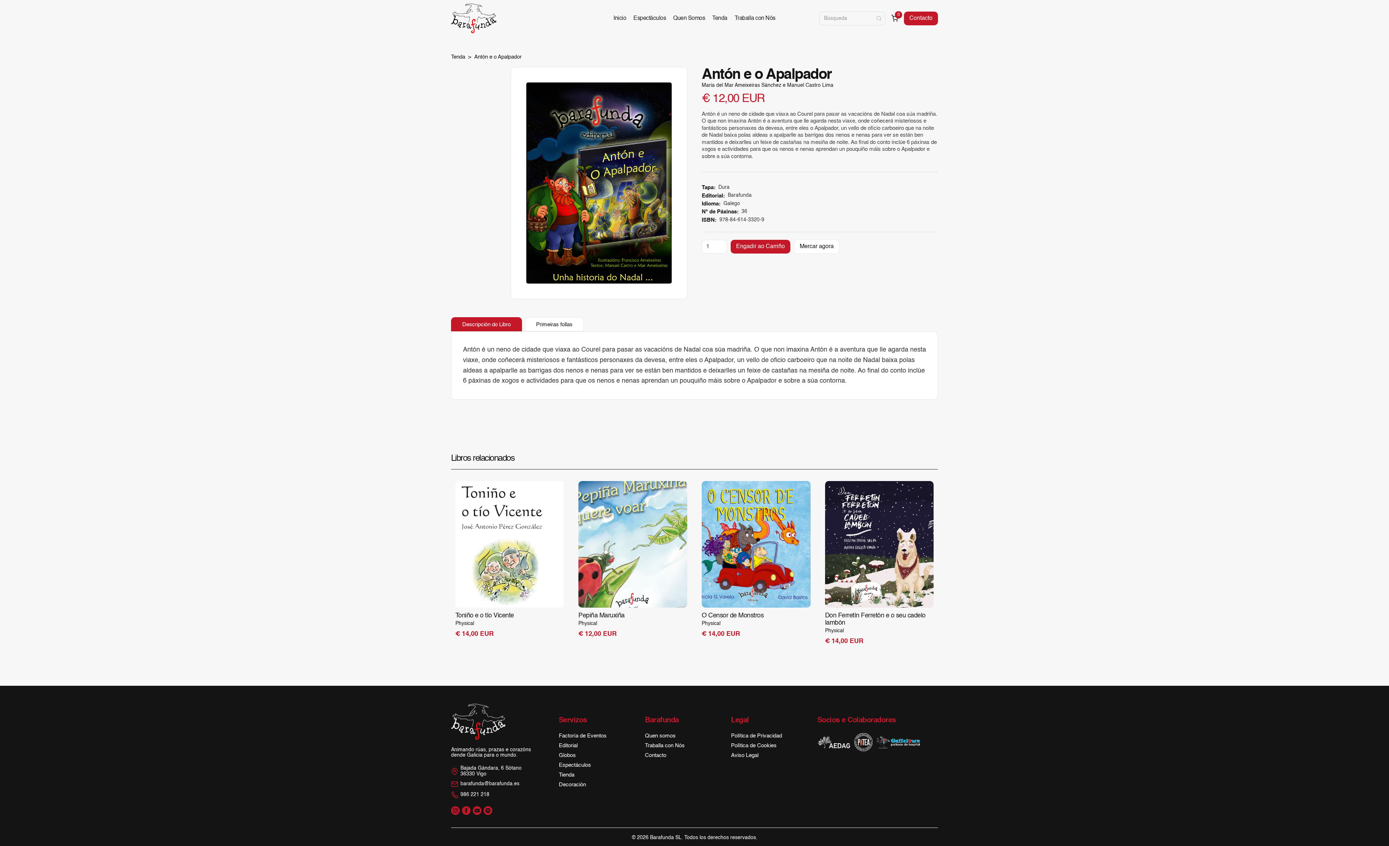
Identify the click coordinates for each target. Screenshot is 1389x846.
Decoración (572, 784)
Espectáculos (649, 18)
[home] (473, 18)
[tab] (486, 324)
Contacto (921, 18)
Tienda (566, 775)
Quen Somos (689, 18)
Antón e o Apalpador (498, 57)
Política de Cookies (754, 745)
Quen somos (660, 736)
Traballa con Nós (755, 18)
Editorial (568, 745)
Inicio (619, 18)
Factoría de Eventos (583, 736)
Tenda (719, 18)
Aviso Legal (745, 755)
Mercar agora (817, 247)
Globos (567, 755)
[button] (894, 18)
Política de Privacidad (756, 736)
